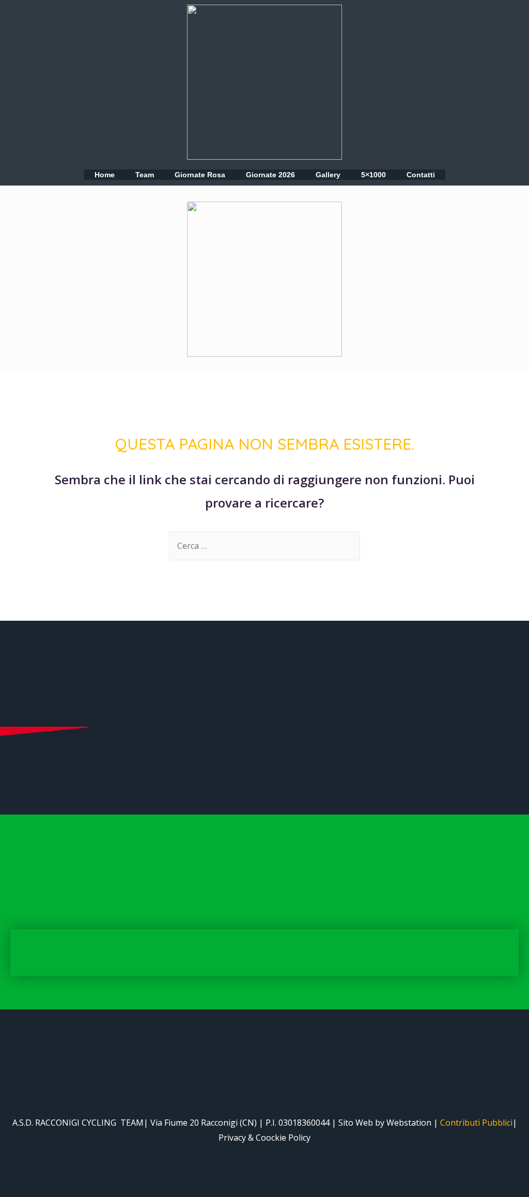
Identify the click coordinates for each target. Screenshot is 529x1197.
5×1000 (373, 175)
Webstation (408, 1122)
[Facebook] (41, 213)
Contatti (421, 175)
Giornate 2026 (270, 175)
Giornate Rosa (200, 175)
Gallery (328, 175)
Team (144, 175)
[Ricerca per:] (264, 545)
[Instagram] (62, 213)
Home (105, 175)
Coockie (271, 1137)
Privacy (232, 1137)
